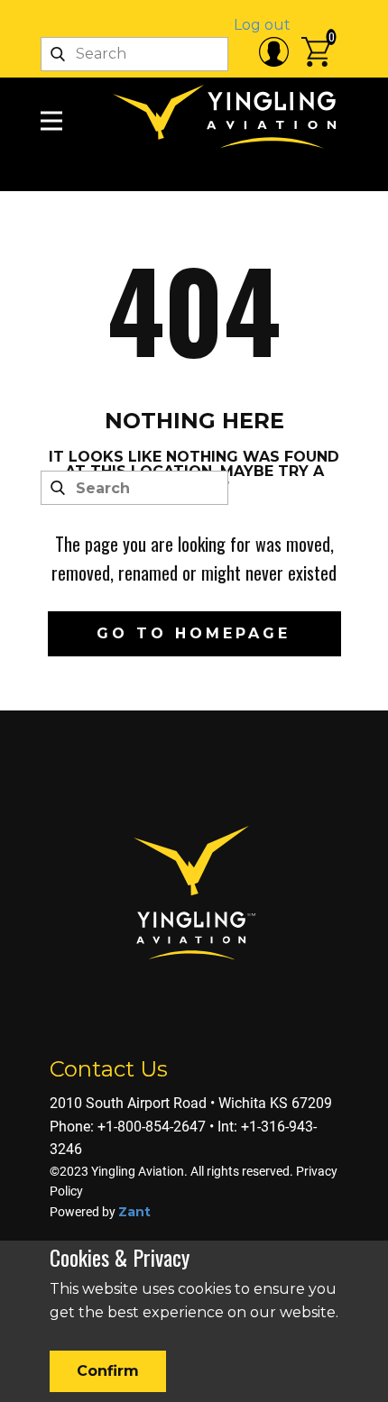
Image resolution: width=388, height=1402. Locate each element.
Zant (134, 1212)
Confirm (108, 1370)
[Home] (230, 117)
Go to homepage (194, 633)
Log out (262, 24)
